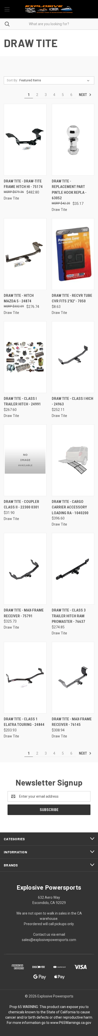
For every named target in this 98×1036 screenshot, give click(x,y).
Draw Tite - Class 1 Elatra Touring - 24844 (24, 722)
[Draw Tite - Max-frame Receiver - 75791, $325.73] (25, 569)
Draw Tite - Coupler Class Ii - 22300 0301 (21, 504)
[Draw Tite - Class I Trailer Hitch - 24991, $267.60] (25, 357)
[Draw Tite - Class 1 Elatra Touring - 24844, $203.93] (25, 678)
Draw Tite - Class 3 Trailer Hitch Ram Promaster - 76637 (69, 616)
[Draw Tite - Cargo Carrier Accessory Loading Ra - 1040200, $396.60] (73, 460)
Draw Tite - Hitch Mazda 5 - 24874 (19, 298)
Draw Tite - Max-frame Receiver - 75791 (24, 613)
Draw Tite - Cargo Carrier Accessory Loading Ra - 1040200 (70, 507)
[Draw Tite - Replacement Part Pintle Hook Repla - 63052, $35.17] (73, 140)
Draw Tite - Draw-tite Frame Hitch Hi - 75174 (23, 184)
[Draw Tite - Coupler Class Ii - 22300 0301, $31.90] (25, 460)
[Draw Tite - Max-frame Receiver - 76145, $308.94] (73, 678)
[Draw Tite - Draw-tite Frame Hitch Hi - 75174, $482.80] (25, 140)
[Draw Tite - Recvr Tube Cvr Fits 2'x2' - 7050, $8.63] (73, 254)
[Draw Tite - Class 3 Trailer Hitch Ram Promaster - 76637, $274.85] (73, 569)
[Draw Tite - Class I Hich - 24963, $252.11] (73, 357)
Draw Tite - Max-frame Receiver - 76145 (72, 722)
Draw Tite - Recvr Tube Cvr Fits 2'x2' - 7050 (72, 298)
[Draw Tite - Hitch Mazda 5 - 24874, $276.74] (25, 254)
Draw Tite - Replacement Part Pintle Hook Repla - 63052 (69, 190)
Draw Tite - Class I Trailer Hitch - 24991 (22, 401)
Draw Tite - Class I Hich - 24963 (72, 401)
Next (83, 95)
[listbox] (55, 80)
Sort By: (12, 80)
